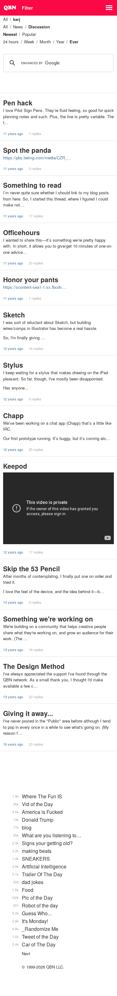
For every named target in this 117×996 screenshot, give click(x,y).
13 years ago (13, 602)
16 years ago (13, 744)
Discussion (39, 27)
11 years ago (13, 133)
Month (45, 42)
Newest (10, 34)
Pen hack (17, 102)
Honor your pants (30, 279)
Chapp (13, 415)
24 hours (11, 42)
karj (16, 19)
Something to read (32, 185)
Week (29, 42)
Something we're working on (48, 618)
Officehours (21, 232)
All (5, 19)
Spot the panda (27, 150)
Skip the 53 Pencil (31, 568)
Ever (74, 42)
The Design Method (34, 666)
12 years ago (13, 348)
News (18, 27)
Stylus (13, 365)
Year (60, 42)
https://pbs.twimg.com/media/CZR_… (37, 158)
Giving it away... (28, 713)
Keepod (15, 466)
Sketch (14, 314)
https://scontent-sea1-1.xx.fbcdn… (34, 287)
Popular (29, 34)
